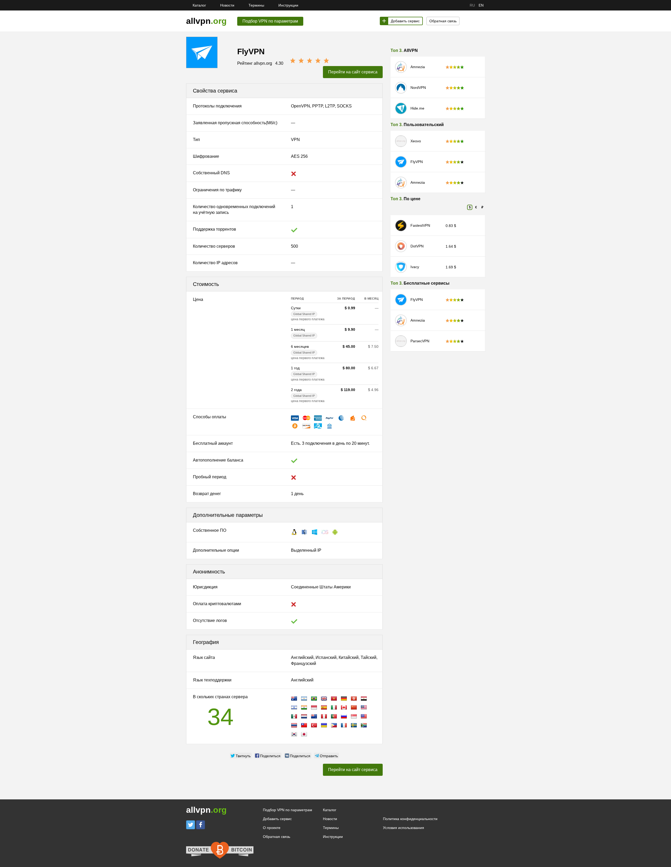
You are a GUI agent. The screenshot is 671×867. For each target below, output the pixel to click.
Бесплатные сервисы (427, 283)
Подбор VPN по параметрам (287, 810)
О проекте (271, 828)
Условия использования (403, 828)
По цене (412, 199)
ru (472, 5)
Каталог (199, 5)
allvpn (206, 21)
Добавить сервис (405, 21)
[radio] (293, 60)
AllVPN (411, 50)
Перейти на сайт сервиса (352, 72)
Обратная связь (443, 21)
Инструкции (288, 5)
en (481, 5)
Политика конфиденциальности (410, 819)
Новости (227, 5)
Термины (256, 5)
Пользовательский (424, 124)
